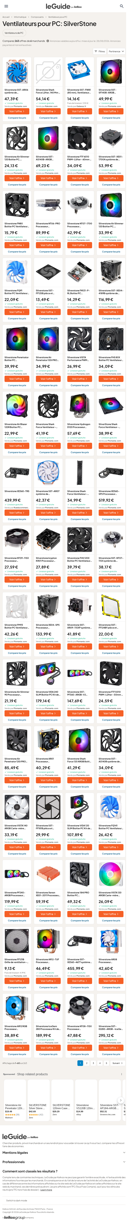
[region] (64, 33)
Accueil (6, 17)
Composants (37, 17)
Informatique (20, 17)
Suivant (116, 1063)
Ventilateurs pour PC (57, 17)
